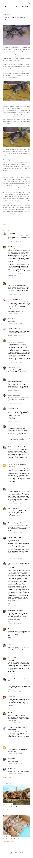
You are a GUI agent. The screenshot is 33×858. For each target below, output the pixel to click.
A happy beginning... (12, 838)
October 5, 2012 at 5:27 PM (15, 459)
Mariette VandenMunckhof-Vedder (18, 563)
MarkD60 (11, 318)
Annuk (10, 246)
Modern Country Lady (15, 611)
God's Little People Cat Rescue (16, 6)
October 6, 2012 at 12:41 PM (15, 653)
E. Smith (10, 768)
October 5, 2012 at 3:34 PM (15, 390)
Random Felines (13, 328)
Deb (9, 489)
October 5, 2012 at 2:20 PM (15, 313)
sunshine (11, 426)
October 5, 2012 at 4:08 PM (15, 421)
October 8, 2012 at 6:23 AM (15, 773)
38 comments (10, 809)
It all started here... (13, 807)
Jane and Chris (12, 395)
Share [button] (4, 224)
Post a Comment (8, 777)
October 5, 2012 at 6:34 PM (15, 484)
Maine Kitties (12, 367)
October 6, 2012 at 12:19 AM (15, 623)
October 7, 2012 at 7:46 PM (15, 763)
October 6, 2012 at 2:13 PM (14, 674)
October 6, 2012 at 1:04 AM (15, 640)
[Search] (29, 2)
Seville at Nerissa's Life (15, 447)
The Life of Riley (13, 523)
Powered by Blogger (18, 852)
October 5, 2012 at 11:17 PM (14, 605)
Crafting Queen (13, 508)
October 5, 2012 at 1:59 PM (14, 294)
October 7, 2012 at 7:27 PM (15, 753)
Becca (10, 233)
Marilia (10, 758)
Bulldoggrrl (11, 408)
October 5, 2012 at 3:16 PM (14, 374)
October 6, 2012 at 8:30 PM (15, 691)
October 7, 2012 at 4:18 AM (15, 742)
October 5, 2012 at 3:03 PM (15, 362)
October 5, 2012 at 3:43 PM (15, 403)
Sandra (10, 696)
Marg (9, 283)
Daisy (9, 645)
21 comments (10, 841)
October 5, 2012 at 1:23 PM (14, 241)
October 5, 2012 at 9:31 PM (14, 518)
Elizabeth (11, 379)
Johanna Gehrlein (13, 658)
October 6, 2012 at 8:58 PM (15, 708)
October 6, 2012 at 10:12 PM (15, 722)
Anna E (10, 340)
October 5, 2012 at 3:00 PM (15, 335)
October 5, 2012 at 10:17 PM (15, 558)
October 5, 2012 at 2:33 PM (15, 323)
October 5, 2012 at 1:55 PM (14, 278)
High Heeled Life (13, 299)
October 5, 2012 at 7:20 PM (15, 503)
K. (8, 628)
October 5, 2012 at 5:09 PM (15, 442)
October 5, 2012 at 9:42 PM (15, 532)
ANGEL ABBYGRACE (14, 537)
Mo (9, 747)
